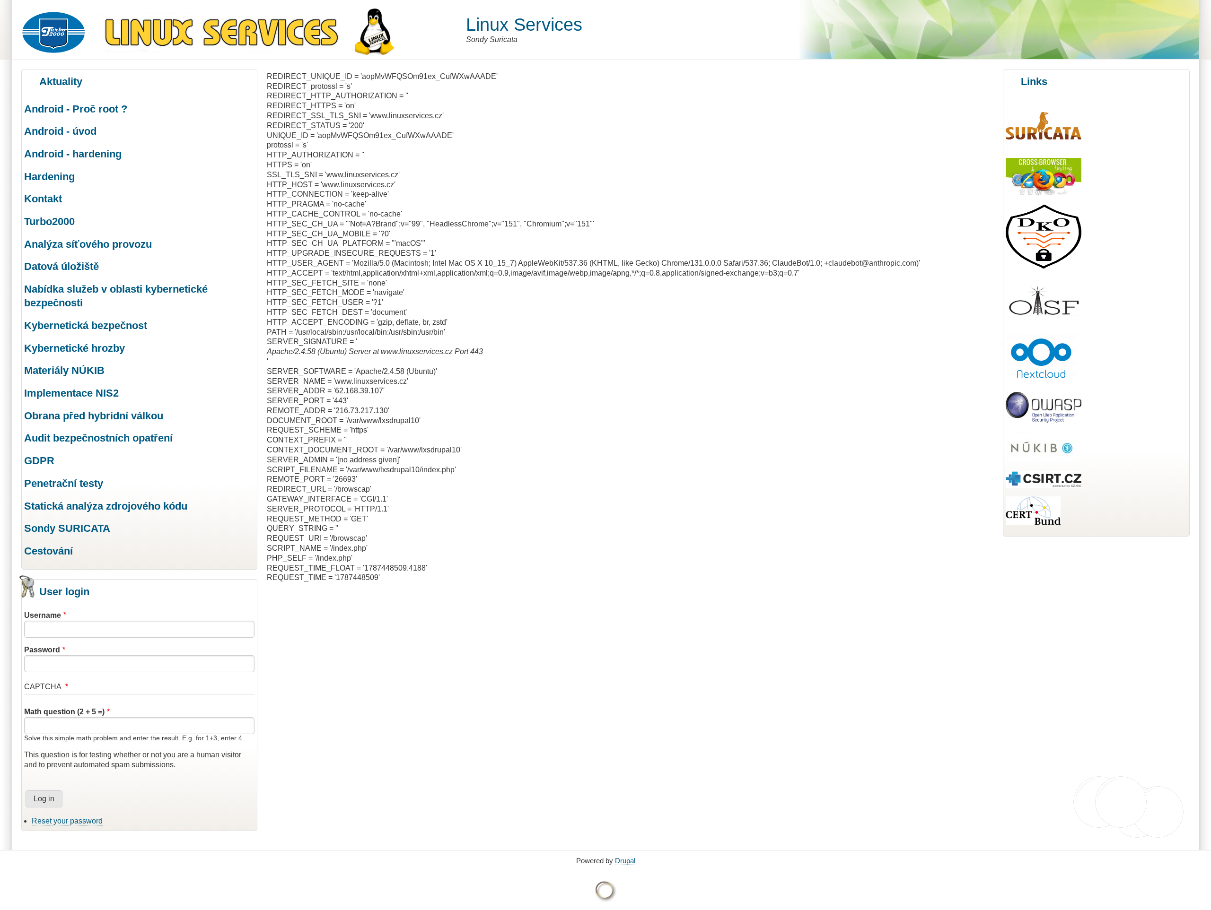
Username (42, 615)
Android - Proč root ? (75, 109)
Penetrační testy (63, 483)
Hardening (49, 176)
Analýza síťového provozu (88, 244)
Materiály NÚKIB (64, 370)
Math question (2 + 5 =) (64, 712)
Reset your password (67, 821)
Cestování (48, 551)
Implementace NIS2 (71, 393)
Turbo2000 (49, 221)
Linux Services (524, 24)
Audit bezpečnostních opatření (98, 438)
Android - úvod (60, 131)
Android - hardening (73, 154)
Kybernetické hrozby (74, 348)
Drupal (625, 861)
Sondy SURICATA (67, 528)
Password (42, 650)
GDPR (39, 461)
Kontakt (43, 199)
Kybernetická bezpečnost (85, 325)
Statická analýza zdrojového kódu (105, 506)
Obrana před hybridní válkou (93, 416)
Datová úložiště (61, 266)
